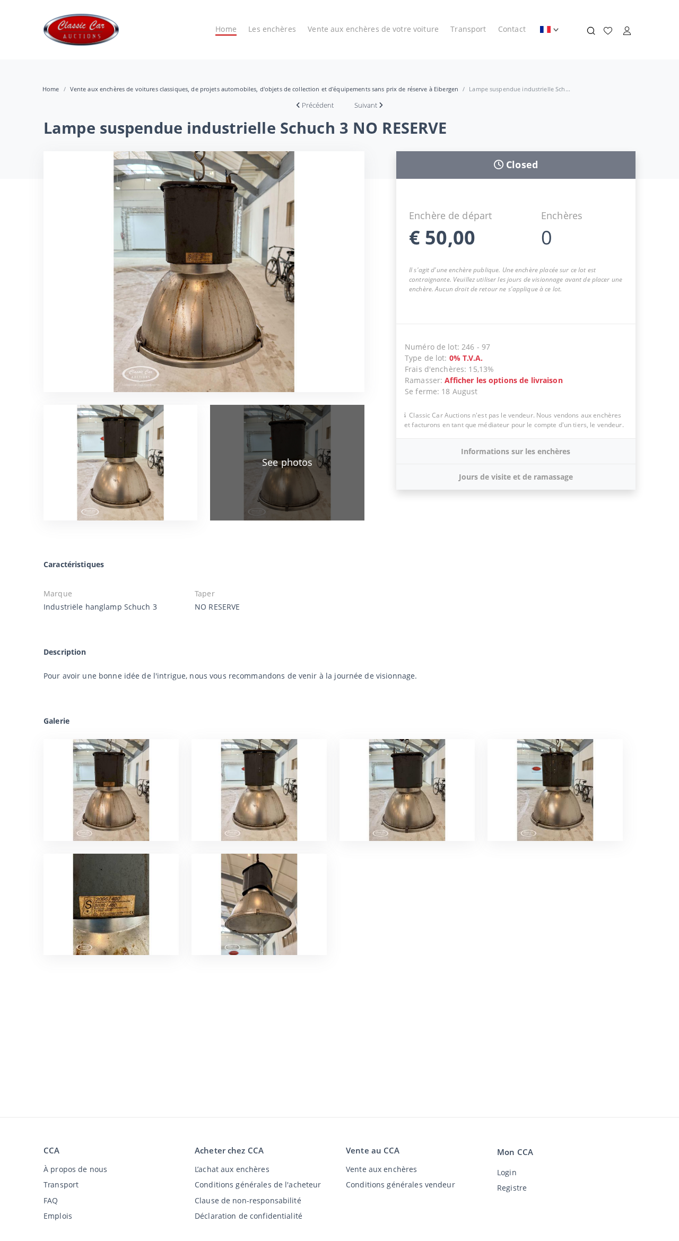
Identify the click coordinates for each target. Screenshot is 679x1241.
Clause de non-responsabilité (248, 1200)
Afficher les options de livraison (503, 380)
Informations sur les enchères (515, 451)
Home (226, 29)
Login (507, 1172)
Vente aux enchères (381, 1169)
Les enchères (272, 29)
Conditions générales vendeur (400, 1184)
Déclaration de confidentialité (248, 1216)
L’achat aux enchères (232, 1169)
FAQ (50, 1200)
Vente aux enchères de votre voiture (373, 29)
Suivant (365, 105)
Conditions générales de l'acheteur (258, 1184)
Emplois (57, 1216)
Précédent (318, 105)
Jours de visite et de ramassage (516, 477)
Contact (512, 29)
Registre (512, 1188)
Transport (468, 29)
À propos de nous (75, 1169)
